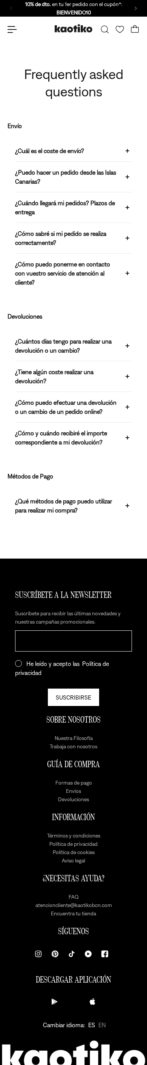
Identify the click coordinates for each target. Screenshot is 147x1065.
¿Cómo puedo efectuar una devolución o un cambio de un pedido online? (65, 407)
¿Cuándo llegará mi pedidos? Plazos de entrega (65, 207)
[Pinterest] (55, 954)
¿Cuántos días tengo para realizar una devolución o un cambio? (63, 346)
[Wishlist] (119, 29)
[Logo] (73, 29)
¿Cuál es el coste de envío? (49, 150)
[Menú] (12, 29)
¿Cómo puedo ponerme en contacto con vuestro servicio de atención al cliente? (62, 273)
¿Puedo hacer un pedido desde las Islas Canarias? (65, 177)
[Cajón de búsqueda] (104, 29)
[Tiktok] (71, 954)
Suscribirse (73, 697)
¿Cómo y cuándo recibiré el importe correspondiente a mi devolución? (61, 438)
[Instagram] (38, 954)
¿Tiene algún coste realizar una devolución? (54, 376)
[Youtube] (88, 954)
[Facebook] (104, 954)
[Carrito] (134, 29)
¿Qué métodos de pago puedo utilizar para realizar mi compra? (63, 506)
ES (91, 1025)
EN (102, 1025)
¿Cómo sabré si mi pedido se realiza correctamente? (60, 238)
